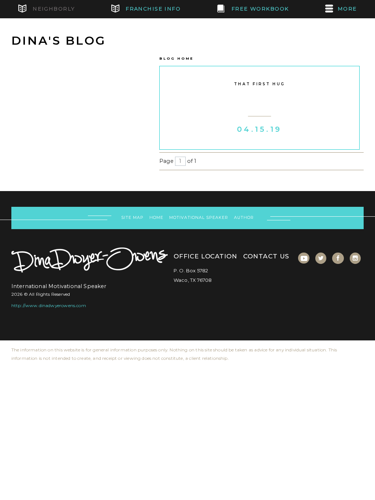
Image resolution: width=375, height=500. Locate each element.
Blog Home (176, 58)
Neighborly (53, 8)
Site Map (132, 217)
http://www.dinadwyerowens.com (48, 305)
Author (244, 217)
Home (156, 217)
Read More (259, 139)
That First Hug (259, 84)
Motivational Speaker (198, 217)
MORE (347, 8)
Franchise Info (152, 8)
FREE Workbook (259, 8)
